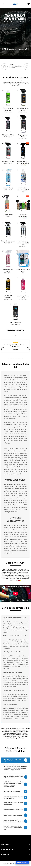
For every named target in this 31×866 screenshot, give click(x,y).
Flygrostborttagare (8, 161)
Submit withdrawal (22, 862)
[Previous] (2, 348)
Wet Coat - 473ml (15, 322)
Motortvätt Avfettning (8, 241)
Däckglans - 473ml (8, 135)
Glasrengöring (8, 188)
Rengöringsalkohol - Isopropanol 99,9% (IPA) (23, 242)
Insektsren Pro (8, 214)
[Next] (28, 348)
